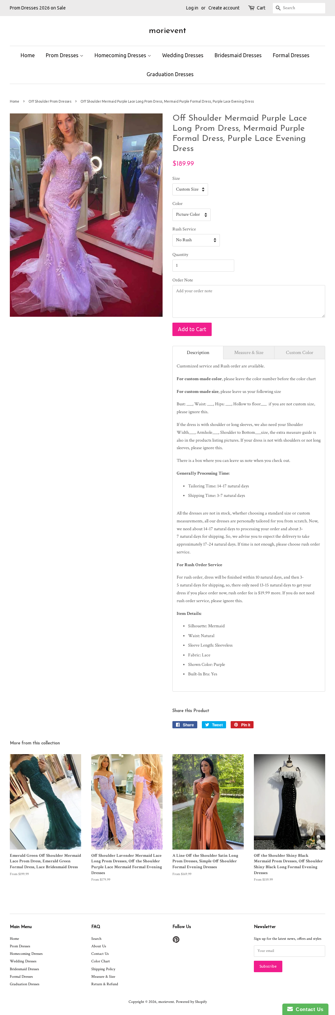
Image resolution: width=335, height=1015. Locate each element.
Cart (261, 7)
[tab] (197, 352)
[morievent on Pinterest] (176, 941)
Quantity (180, 255)
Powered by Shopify (191, 1001)
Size (176, 178)
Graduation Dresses (170, 74)
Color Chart (100, 961)
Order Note (182, 280)
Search (96, 938)
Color (177, 204)
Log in (192, 7)
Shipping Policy (103, 969)
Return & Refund (104, 984)
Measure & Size (103, 976)
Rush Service (184, 229)
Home (28, 55)
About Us (98, 946)
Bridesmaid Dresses (238, 55)
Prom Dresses (63, 55)
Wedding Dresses (182, 55)
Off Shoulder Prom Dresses (49, 101)
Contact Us (100, 953)
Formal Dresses (291, 55)
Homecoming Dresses (121, 55)
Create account (223, 7)
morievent (167, 31)
